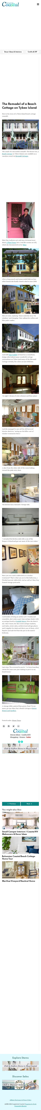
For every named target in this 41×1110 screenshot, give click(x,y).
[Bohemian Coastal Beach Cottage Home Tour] (20, 845)
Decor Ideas (15, 734)
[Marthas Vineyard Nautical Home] (20, 870)
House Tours (16, 720)
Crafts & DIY (32, 52)
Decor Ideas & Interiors (13, 52)
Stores (22, 737)
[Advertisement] (20, 29)
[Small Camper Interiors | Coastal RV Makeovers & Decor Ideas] (20, 820)
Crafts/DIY (26, 734)
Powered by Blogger (20, 1106)
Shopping (14, 737)
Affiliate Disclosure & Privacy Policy (20, 1100)
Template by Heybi (30, 1104)
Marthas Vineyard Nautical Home (18, 881)
